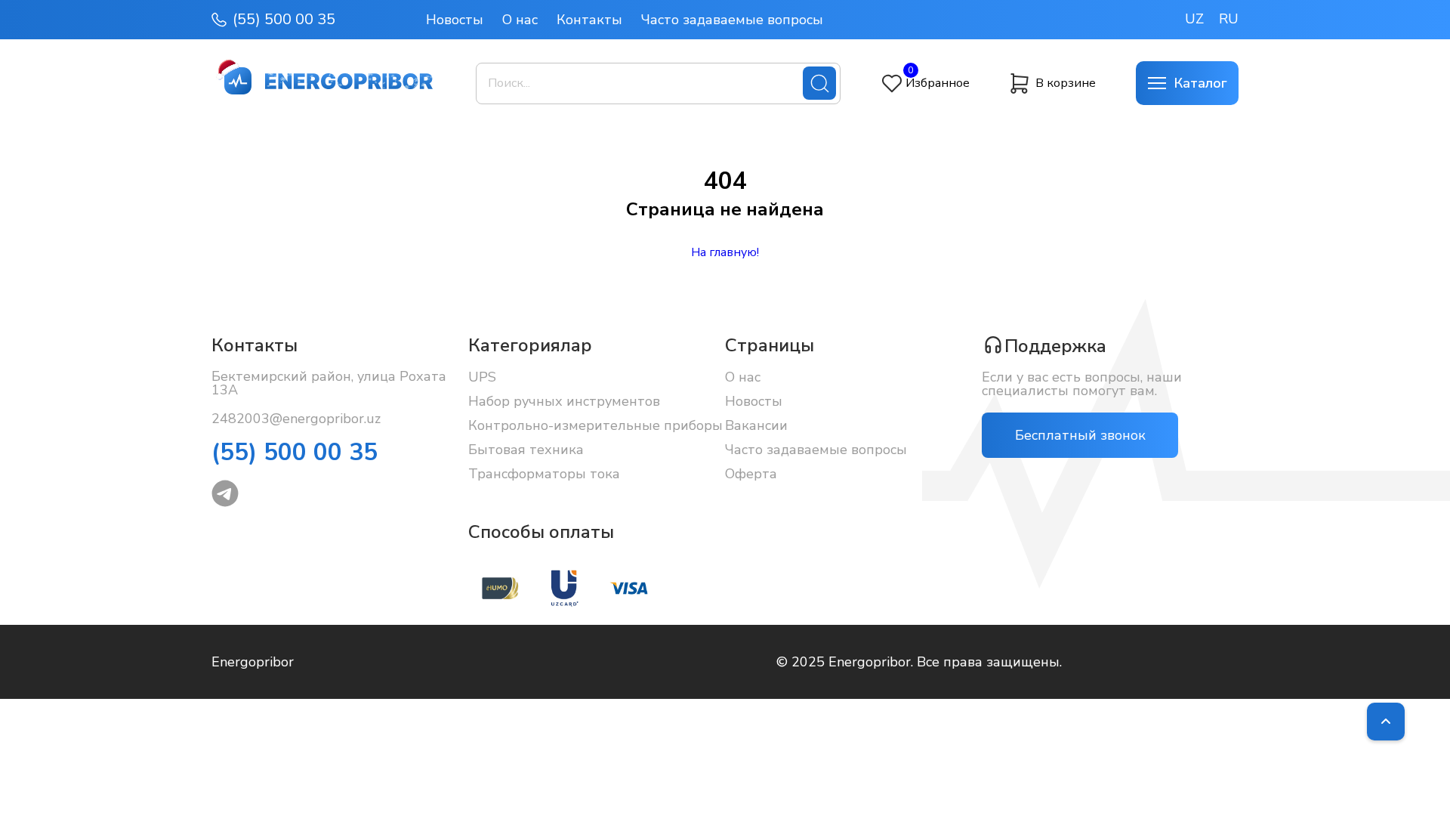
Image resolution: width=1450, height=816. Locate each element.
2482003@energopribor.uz (296, 418)
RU (1229, 19)
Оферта (751, 474)
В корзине (1065, 83)
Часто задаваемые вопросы (732, 19)
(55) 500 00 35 (284, 19)
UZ (1194, 19)
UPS (482, 377)
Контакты (589, 19)
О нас (520, 19)
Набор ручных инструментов (564, 401)
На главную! (725, 252)
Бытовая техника (526, 449)
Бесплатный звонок (1080, 435)
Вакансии (756, 425)
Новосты (454, 19)
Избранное (937, 83)
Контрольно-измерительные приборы (595, 425)
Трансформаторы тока (544, 474)
